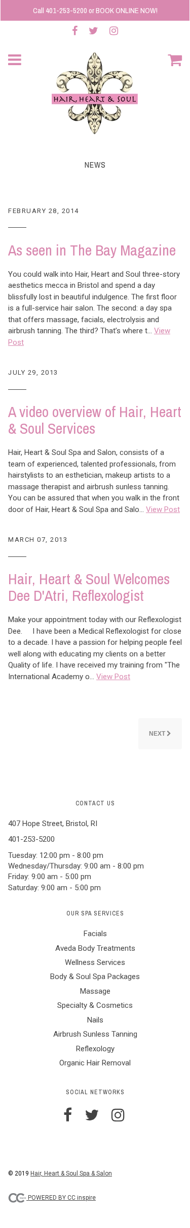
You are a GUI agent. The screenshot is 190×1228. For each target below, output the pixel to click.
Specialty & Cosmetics (95, 1005)
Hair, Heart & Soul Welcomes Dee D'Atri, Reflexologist (89, 587)
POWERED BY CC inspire (61, 1197)
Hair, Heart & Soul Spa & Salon (71, 1173)
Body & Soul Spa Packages (95, 976)
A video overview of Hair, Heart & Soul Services (94, 419)
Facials (95, 933)
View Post (163, 509)
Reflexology (95, 1048)
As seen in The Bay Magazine (92, 250)
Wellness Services (95, 962)
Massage (95, 991)
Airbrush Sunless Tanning (95, 1034)
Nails (95, 1020)
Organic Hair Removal (95, 1062)
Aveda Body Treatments (95, 948)
